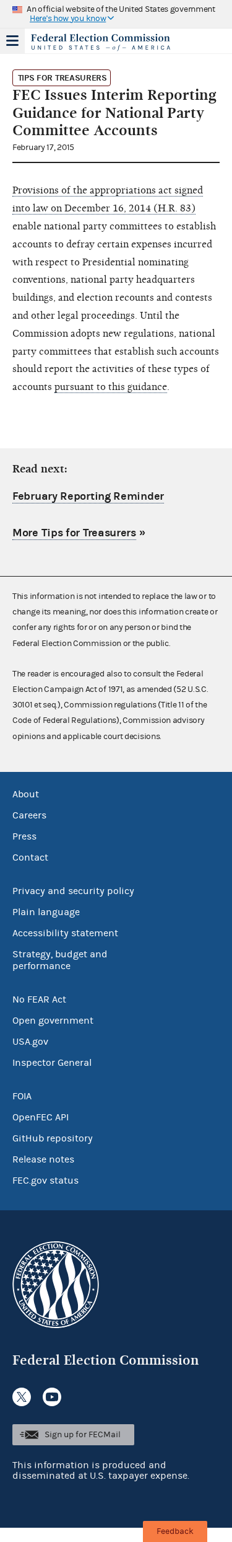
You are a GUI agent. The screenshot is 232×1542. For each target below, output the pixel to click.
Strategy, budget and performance (60, 960)
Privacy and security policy (73, 891)
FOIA (22, 1096)
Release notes (43, 1159)
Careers (29, 815)
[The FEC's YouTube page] (52, 1397)
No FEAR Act (39, 999)
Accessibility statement (65, 933)
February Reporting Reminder (88, 496)
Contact (30, 857)
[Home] (100, 42)
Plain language (46, 912)
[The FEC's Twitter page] (21, 1397)
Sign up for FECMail (83, 1435)
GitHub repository (52, 1138)
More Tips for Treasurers (74, 532)
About (25, 794)
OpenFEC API (40, 1117)
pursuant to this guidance (110, 386)
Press (24, 836)
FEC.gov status (45, 1180)
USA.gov (30, 1041)
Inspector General (52, 1062)
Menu (12, 41)
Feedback (175, 1531)
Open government (52, 1020)
